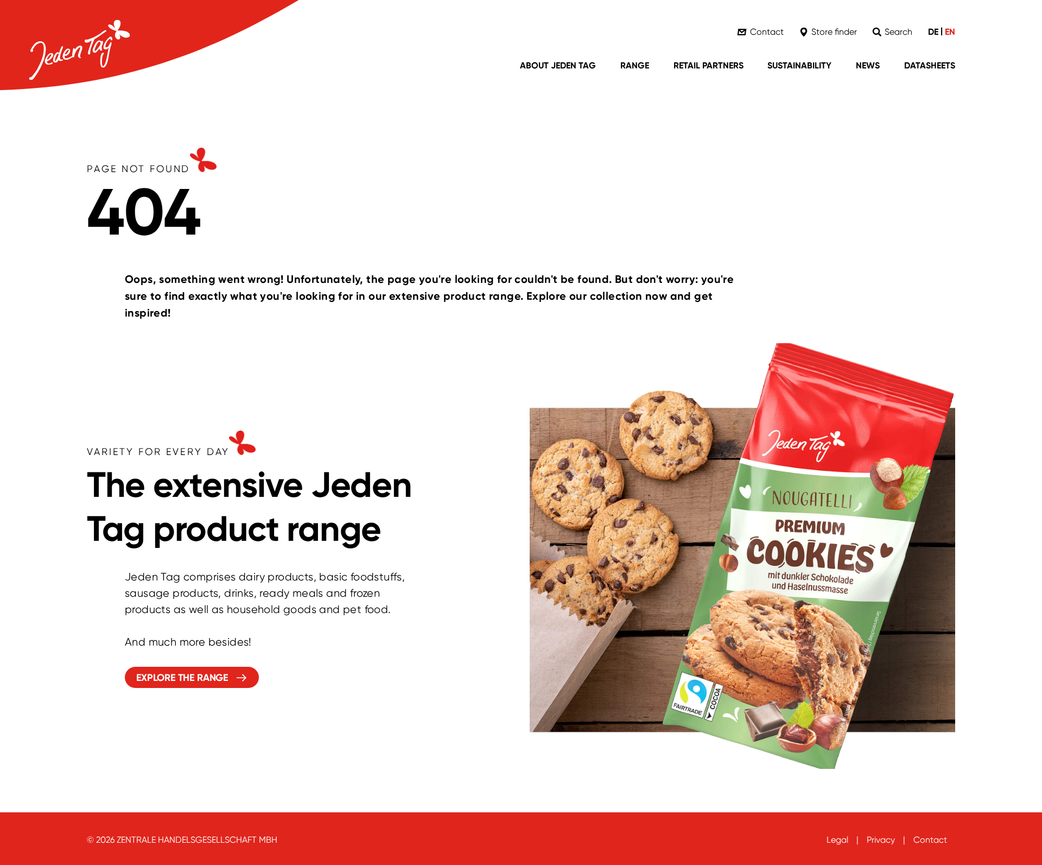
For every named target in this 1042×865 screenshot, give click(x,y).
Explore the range (182, 678)
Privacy (881, 840)
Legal (837, 840)
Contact (930, 840)
